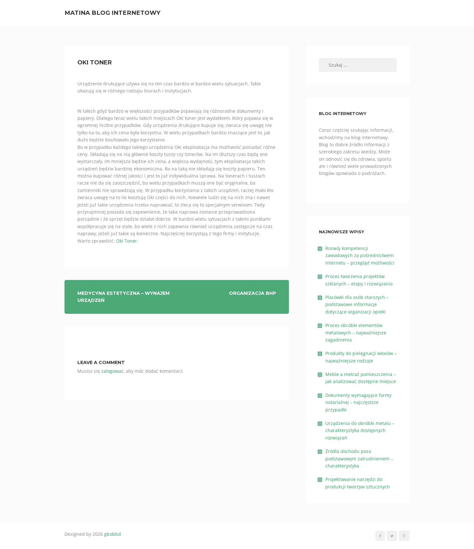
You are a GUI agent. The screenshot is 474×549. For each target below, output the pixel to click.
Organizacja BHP (252, 293)
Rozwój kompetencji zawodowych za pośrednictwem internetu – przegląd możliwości (359, 255)
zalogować (112, 371)
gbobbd (112, 534)
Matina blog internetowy (112, 12)
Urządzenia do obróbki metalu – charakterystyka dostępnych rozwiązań (359, 430)
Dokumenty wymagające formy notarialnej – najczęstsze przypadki (358, 402)
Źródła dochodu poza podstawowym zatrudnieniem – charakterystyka (359, 458)
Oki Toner (126, 241)
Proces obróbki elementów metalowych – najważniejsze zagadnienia (355, 332)
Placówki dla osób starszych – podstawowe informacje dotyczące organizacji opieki (357, 304)
